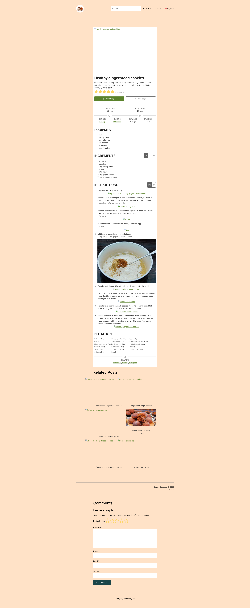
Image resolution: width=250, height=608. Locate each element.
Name (96, 551)
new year (133, 363)
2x (150, 156)
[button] (96, 91)
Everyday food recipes (125, 599)
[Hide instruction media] (153, 184)
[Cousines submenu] (161, 8)
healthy (125, 363)
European (117, 122)
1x (146, 156)
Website (96, 571)
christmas (117, 363)
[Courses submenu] (150, 8)
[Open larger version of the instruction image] (127, 194)
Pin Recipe (142, 99)
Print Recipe (110, 99)
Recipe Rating (99, 521)
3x (154, 156)
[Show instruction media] (149, 184)
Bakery (102, 122)
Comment (98, 527)
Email (96, 561)
